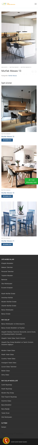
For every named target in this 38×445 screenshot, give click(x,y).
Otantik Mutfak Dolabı (8, 306)
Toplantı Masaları (7, 275)
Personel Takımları (7, 271)
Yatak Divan (5, 413)
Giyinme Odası (6, 401)
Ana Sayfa (4, 67)
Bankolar (4, 279)
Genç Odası (5, 375)
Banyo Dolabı (5, 314)
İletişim (3, 427)
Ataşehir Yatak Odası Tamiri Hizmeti (13, 338)
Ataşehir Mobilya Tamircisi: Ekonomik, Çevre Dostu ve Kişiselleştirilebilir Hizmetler (18, 333)
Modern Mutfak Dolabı (8, 301)
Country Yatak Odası (8, 358)
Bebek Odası (5, 371)
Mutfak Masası (14, 67)
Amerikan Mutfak (7, 297)
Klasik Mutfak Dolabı (8, 293)
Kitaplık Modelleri (7, 263)
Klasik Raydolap (6, 389)
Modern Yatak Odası (8, 350)
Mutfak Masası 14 (7, 193)
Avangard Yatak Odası (8, 362)
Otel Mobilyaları (6, 417)
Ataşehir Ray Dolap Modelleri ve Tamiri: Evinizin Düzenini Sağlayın (17, 343)
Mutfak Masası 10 (7, 136)
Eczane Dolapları (7, 287)
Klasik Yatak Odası (7, 354)
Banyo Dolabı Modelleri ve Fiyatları (13, 328)
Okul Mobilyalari (6, 283)
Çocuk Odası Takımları (8, 367)
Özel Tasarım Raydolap (9, 397)
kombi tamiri (14, 442)
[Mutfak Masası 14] (36, 71)
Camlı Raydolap (6, 385)
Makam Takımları (7, 267)
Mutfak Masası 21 (7, 241)
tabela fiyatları (23, 442)
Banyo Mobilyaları (7, 310)
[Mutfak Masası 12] (33, 71)
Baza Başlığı (5, 409)
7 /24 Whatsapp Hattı (31, 181)
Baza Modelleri (6, 405)
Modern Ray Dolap (7, 393)
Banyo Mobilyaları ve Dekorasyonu (13, 324)
